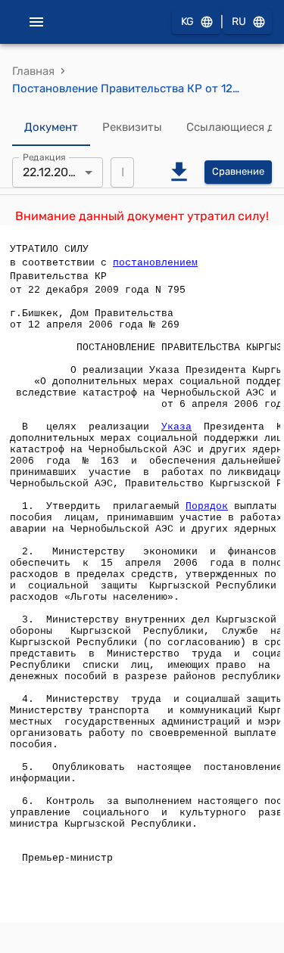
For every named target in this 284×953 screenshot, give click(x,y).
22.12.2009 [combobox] (53, 172)
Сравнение (238, 171)
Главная (33, 71)
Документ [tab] (51, 127)
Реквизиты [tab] (132, 127)
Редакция (44, 156)
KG (187, 21)
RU (239, 21)
